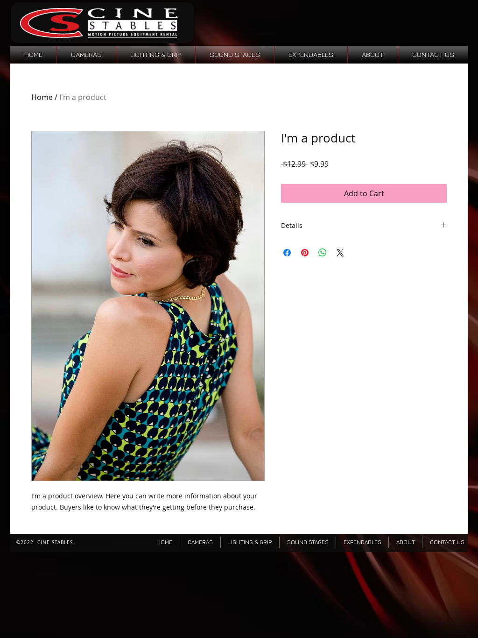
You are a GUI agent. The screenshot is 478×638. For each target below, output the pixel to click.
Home (42, 97)
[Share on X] (340, 252)
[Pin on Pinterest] (304, 252)
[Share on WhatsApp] (322, 252)
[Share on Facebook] (287, 252)
